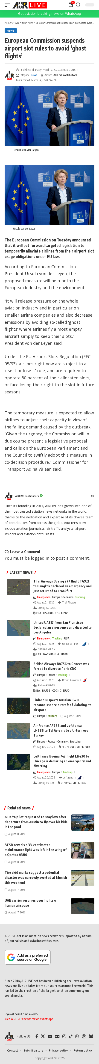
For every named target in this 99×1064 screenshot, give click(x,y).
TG (56, 613)
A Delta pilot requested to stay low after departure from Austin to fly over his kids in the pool (36, 822)
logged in (40, 558)
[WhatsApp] (77, 1036)
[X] (43, 1036)
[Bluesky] (90, 1036)
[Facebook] (36, 1036)
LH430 (82, 783)
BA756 (46, 690)
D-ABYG (66, 783)
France (51, 675)
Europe (56, 597)
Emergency (43, 597)
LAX (38, 654)
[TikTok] (71, 1036)
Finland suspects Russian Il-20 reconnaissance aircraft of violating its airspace (62, 705)
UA (57, 654)
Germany (67, 597)
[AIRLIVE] (29, 5)
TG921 (64, 613)
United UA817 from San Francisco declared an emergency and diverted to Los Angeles (62, 627)
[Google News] (57, 1036)
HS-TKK (48, 613)
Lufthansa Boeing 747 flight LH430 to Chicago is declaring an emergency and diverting (62, 761)
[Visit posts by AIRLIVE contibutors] (9, 75)
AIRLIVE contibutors (65, 75)
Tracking (80, 597)
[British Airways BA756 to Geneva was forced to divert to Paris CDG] (18, 669)
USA (66, 638)
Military (52, 716)
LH (78, 747)
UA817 (65, 654)
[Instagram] (64, 1036)
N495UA (48, 654)
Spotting (75, 741)
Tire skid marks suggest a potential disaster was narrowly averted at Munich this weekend (36, 877)
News (11, 30)
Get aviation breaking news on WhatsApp (49, 13)
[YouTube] (50, 1036)
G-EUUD (65, 690)
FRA (38, 613)
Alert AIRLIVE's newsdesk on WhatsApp (29, 1019)
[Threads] (84, 1036)
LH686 (86, 747)
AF (63, 747)
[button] (8, 5)
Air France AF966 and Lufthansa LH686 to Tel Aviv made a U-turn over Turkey (61, 730)
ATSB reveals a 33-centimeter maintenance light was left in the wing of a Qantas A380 (36, 850)
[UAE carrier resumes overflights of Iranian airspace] (82, 906)
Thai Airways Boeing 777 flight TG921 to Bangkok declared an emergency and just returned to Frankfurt (62, 586)
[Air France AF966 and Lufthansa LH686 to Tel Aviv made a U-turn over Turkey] (18, 731)
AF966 (71, 747)
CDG (55, 690)
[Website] (92, 496)
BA (38, 690)
